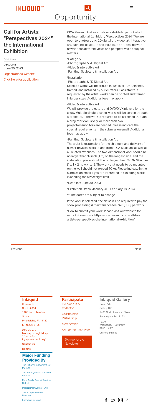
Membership (70, 324)
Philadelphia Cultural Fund (35, 388)
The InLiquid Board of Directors (32, 394)
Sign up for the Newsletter (74, 341)
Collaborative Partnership (70, 316)
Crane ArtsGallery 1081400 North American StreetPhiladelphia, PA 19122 (115, 310)
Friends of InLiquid (31, 400)
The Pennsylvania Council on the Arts (36, 374)
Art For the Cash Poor (76, 329)
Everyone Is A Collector (71, 306)
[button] (131, 8)
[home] (30, 8)
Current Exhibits (108, 333)
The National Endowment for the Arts (36, 366)
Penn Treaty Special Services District (36, 381)
